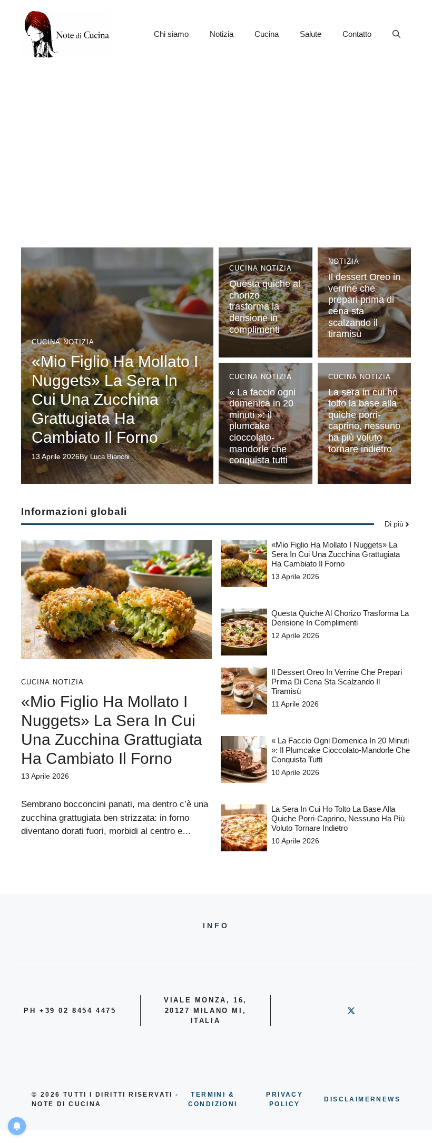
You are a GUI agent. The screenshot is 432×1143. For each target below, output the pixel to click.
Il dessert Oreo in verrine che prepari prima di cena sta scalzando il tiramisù (336, 681)
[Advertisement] (216, 147)
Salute (310, 33)
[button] (396, 34)
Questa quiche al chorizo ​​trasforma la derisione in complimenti (264, 306)
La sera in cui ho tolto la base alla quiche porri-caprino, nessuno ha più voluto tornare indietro (364, 420)
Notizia (221, 33)
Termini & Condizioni (213, 1099)
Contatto (356, 33)
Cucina (266, 33)
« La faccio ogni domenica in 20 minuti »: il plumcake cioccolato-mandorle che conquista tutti (262, 426)
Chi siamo (171, 33)
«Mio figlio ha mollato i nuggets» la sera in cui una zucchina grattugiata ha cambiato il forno (115, 399)
